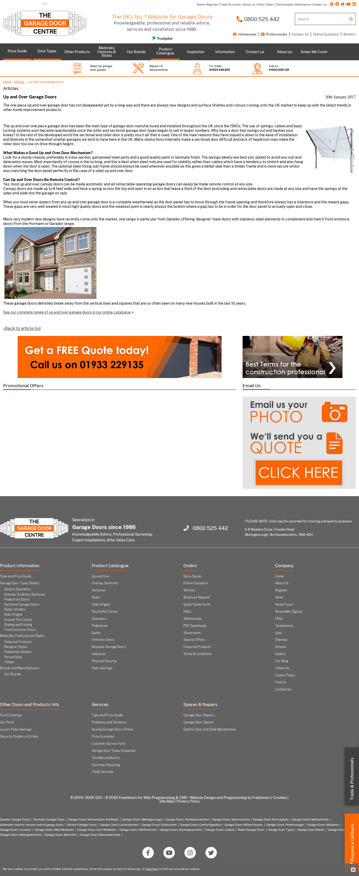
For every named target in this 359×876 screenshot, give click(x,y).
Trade (352, 779)
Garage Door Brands (311, 830)
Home (7, 82)
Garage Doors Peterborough (285, 825)
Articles (19, 82)
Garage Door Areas (340, 830)
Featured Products (18, 642)
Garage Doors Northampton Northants (93, 819)
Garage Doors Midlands (323, 825)
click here (151, 868)
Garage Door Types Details (19, 583)
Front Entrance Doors (19, 630)
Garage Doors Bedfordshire (310, 819)
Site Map (166, 801)
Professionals (276, 34)
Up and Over (101, 576)
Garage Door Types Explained (113, 751)
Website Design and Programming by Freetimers (230, 798)
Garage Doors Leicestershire (119, 825)
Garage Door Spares (198, 722)
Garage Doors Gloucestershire (100, 835)
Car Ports (7, 722)
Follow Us (282, 668)
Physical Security (104, 661)
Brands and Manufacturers (19, 668)
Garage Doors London (220, 830)
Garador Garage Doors (15, 819)
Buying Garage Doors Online (112, 729)
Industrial (98, 654)
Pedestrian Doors (17, 599)
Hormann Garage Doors (49, 819)
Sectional (98, 590)
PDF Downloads (194, 626)
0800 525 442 (261, 19)
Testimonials (192, 619)
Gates (96, 633)
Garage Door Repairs (198, 715)
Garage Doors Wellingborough (142, 819)
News (279, 597)
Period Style (13, 657)
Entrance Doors (103, 640)
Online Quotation (326, 34)
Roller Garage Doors (251, 830)
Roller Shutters (15, 609)
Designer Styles (15, 647)
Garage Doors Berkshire (60, 835)
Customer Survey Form (108, 744)
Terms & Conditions (197, 654)
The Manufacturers (106, 758)
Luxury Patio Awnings (16, 729)
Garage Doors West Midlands (54, 830)
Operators (99, 619)
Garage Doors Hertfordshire (137, 830)
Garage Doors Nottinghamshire (20, 835)
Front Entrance (11, 715)
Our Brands (12, 674)
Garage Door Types (281, 830)
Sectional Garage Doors (21, 604)
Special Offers (194, 640)
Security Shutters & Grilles (19, 736)
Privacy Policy (188, 801)
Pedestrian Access (17, 652)
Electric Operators (17, 589)
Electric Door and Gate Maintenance (209, 729)
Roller (96, 597)
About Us (281, 583)
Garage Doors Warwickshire (231, 819)
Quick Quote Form (196, 604)
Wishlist (349, 34)
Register (281, 590)
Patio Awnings (102, 668)
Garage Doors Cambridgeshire (200, 825)
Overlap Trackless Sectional (24, 594)
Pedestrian (100, 626)
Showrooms (192, 633)
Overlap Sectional (105, 583)
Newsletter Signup (288, 611)
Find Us (280, 682)
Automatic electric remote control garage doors (32, 825)
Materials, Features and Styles (22, 636)
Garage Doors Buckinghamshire (181, 830)
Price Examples (103, 736)
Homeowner (247, 34)
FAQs (187, 611)
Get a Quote (192, 576)
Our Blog (281, 661)
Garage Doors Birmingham (271, 819)
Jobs (278, 633)
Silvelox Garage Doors (82, 825)
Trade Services (103, 772)
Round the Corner (105, 611)
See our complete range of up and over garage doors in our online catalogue (67, 312)
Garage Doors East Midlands (96, 830)
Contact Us (300, 34)
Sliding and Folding (18, 625)
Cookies (280, 798)
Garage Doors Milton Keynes (243, 825)
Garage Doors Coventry (15, 830)
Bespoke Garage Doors (109, 647)
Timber (9, 662)
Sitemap (281, 640)
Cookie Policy (285, 675)
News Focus (284, 604)
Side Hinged (13, 614)
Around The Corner (18, 620)
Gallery (280, 654)
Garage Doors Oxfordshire (159, 825)
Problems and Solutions (109, 722)
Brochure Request (196, 597)
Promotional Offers (23, 385)
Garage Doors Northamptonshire (187, 819)
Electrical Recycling (106, 765)
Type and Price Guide (15, 576)
